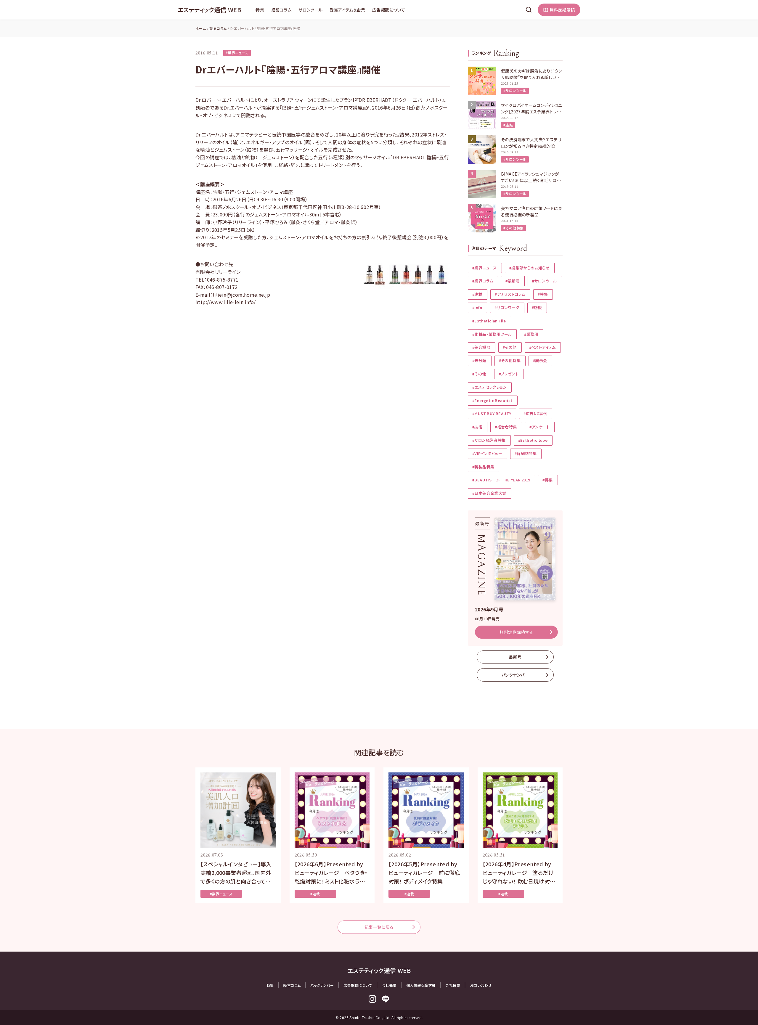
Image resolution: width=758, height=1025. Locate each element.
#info (477, 307)
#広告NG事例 (535, 413)
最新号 (515, 657)
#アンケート (539, 427)
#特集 (543, 294)
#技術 (477, 427)
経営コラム (281, 10)
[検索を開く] (528, 10)
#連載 (477, 294)
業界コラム (218, 28)
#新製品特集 (483, 467)
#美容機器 (481, 347)
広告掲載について (388, 10)
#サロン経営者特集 (489, 440)
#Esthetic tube (533, 440)
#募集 (547, 480)
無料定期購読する (516, 632)
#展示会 (540, 360)
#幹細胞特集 (526, 453)
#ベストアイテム (542, 347)
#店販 (508, 124)
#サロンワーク (506, 307)
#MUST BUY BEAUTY (491, 413)
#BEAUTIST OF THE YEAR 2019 (501, 480)
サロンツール (310, 10)
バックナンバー (515, 675)
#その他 (510, 347)
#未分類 (479, 360)
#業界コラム (482, 281)
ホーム (200, 28)
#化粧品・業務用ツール (492, 334)
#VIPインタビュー (487, 453)
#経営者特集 (506, 427)
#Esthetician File (489, 321)
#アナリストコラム (510, 294)
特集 (260, 10)
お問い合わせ (481, 985)
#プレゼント (508, 374)
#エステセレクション (489, 387)
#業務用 (531, 334)
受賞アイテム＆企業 (347, 10)
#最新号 (512, 281)
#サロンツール (514, 90)
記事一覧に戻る (379, 927)
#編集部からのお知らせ (529, 268)
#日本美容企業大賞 (489, 493)
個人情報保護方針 (421, 985)
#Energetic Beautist (492, 400)
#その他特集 (513, 227)
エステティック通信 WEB (209, 9)
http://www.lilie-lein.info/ (225, 302)
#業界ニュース (237, 52)
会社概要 (389, 985)
